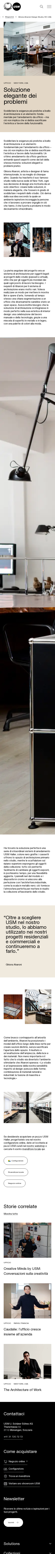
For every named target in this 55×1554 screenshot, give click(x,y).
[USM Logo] (12, 6)
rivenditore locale (31, 1149)
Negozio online (14, 1183)
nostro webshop (36, 1145)
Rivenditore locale (16, 1172)
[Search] (41, 6)
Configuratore (17, 1161)
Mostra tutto (11, 1213)
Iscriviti (11, 1522)
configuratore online (14, 1142)
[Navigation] (49, 6)
